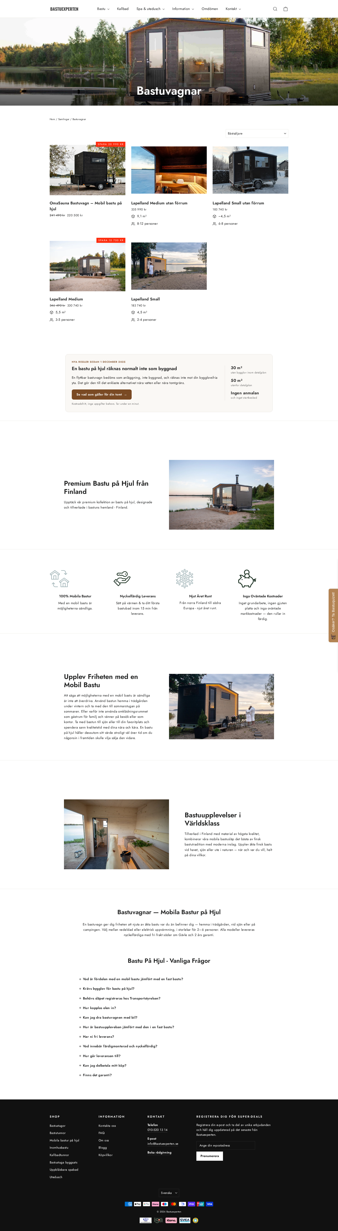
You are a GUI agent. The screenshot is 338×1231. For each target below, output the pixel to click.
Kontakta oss (107, 1125)
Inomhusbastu (59, 1147)
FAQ (101, 1133)
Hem (52, 119)
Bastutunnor (58, 1133)
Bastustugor (58, 1125)
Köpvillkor (105, 1155)
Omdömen (210, 8)
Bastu (101, 8)
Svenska (166, 1193)
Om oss (104, 1140)
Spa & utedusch (149, 8)
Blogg (103, 1147)
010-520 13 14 (157, 1130)
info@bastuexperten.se (162, 1143)
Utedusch (56, 1177)
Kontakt (232, 8)
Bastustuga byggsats (63, 1162)
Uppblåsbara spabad (64, 1169)
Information (181, 8)
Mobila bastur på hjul (64, 1140)
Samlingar (63, 119)
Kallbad (123, 8)
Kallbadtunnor (59, 1155)
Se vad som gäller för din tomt (101, 394)
